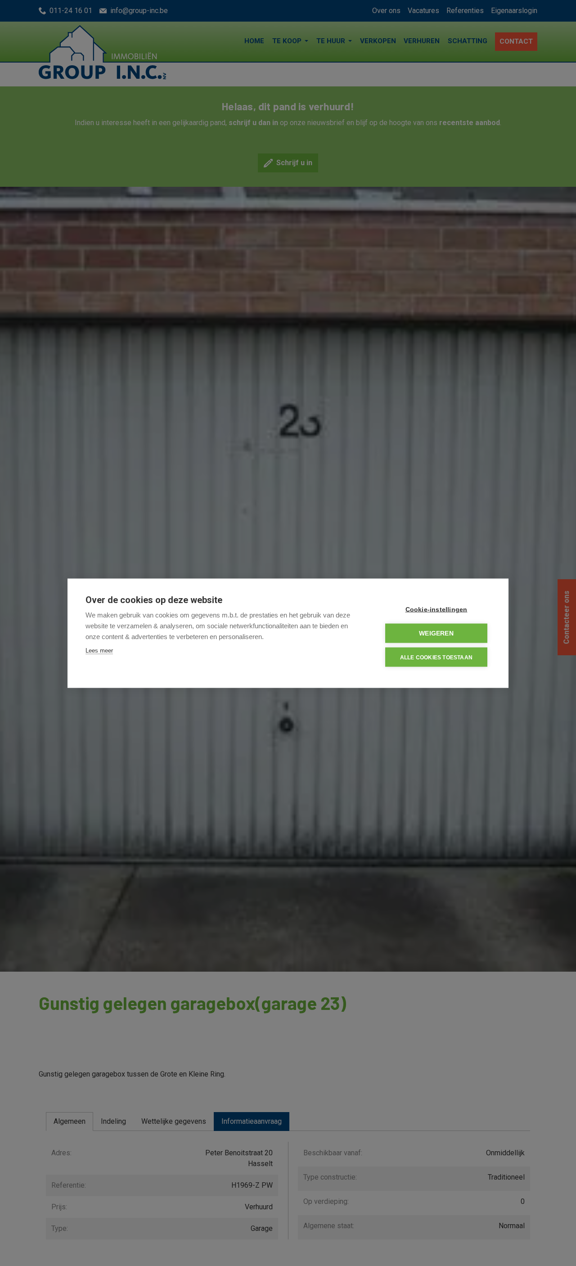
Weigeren (436, 633)
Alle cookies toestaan (436, 657)
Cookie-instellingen (436, 609)
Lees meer (99, 650)
